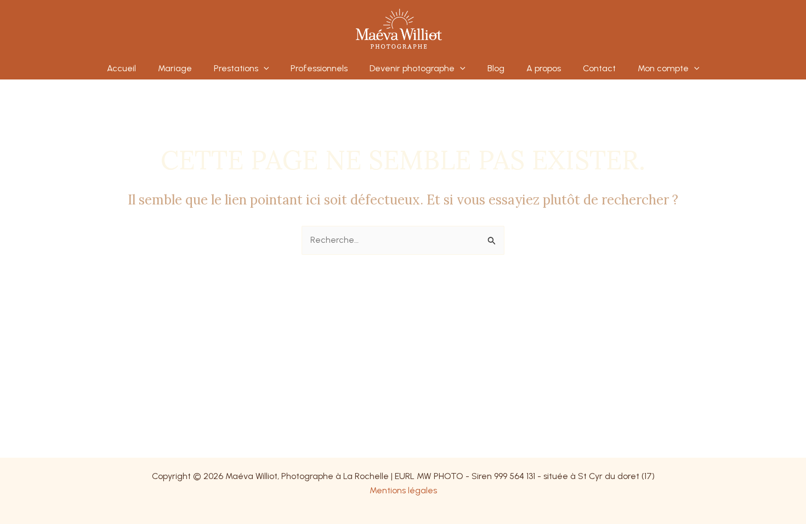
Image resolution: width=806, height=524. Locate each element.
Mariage (175, 68)
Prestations (236, 68)
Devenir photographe (412, 68)
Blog (495, 68)
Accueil (121, 68)
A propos (543, 68)
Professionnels (319, 68)
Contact (599, 68)
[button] (263, 68)
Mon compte (663, 68)
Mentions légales (403, 490)
